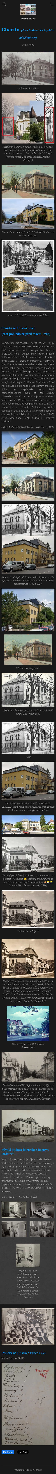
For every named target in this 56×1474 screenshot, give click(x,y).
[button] (4, 4)
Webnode (37, 1469)
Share (10, 1452)
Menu (52, 4)
